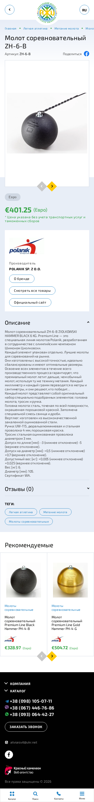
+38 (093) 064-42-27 (31, 714)
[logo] (47, 13)
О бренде (22, 279)
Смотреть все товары (32, 290)
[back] (9, 10)
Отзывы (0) (19, 488)
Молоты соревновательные (29, 521)
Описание (17, 322)
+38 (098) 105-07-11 (30, 701)
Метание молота (55, 512)
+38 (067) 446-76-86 (31, 707)
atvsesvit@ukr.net (21, 742)
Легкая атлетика (21, 512)
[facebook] (9, 755)
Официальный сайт (30, 302)
